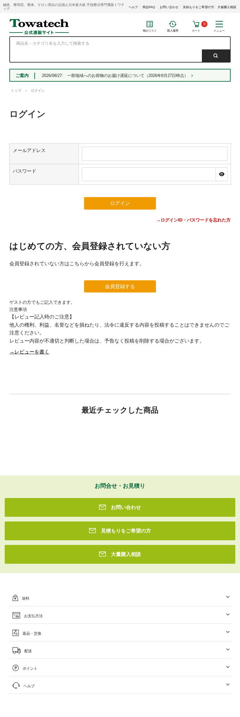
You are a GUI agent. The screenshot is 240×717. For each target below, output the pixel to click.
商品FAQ (148, 7)
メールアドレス (29, 150)
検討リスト (150, 30)
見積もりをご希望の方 (198, 7)
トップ (16, 90)
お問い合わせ (169, 7)
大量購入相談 (227, 7)
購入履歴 (172, 30)
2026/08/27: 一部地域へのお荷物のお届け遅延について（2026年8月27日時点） (115, 75)
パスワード (24, 171)
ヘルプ (133, 7)
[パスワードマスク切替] (221, 174)
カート (196, 30)
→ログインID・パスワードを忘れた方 (193, 219)
